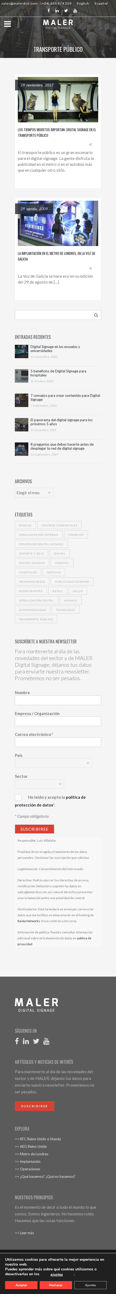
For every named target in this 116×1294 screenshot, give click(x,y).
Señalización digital (36, 600)
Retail (58, 591)
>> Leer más (24, 1233)
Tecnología (65, 609)
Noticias (54, 572)
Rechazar (56, 1285)
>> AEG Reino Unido (31, 1146)
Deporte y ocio (31, 553)
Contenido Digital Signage (41, 544)
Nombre (22, 692)
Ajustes (90, 1285)
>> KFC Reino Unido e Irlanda (38, 1139)
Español (101, 3)
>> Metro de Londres (31, 1154)
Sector (21, 776)
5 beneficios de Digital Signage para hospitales (58, 373)
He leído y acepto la (46, 797)
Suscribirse (34, 1106)
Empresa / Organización (37, 713)
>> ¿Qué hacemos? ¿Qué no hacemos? (45, 1176)
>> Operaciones (27, 1169)
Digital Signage (32, 562)
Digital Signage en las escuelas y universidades (55, 349)
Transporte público (36, 619)
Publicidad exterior (72, 581)
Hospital (62, 562)
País (18, 755)
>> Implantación (27, 1161)
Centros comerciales (59, 525)
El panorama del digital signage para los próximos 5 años (61, 422)
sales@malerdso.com (19, 3)
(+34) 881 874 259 (55, 3)
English (83, 3)
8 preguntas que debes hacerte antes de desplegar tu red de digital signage (62, 446)
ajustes (56, 1274)
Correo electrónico (34, 734)
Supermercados (32, 609)
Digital (60, 553)
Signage (70, 600)
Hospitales (28, 572)
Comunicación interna (38, 534)
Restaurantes (31, 591)
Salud (78, 591)
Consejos (76, 534)
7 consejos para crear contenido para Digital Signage (65, 398)
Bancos (25, 525)
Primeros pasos (32, 581)
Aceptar (21, 1285)
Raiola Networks (29, 921)
